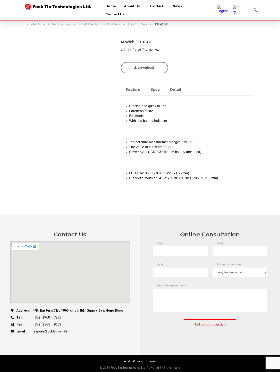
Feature (133, 89)
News (177, 6)
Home (111, 6)
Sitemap (151, 361)
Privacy (138, 361)
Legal (126, 361)
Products (33, 24)
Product (156, 6)
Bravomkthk (172, 367)
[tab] (133, 89)
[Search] (255, 10)
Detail (175, 89)
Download (145, 67)
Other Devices (59, 24)
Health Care (137, 24)
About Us (132, 6)
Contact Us (115, 14)
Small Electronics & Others (99, 24)
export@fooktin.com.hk (51, 331)
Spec (155, 89)
